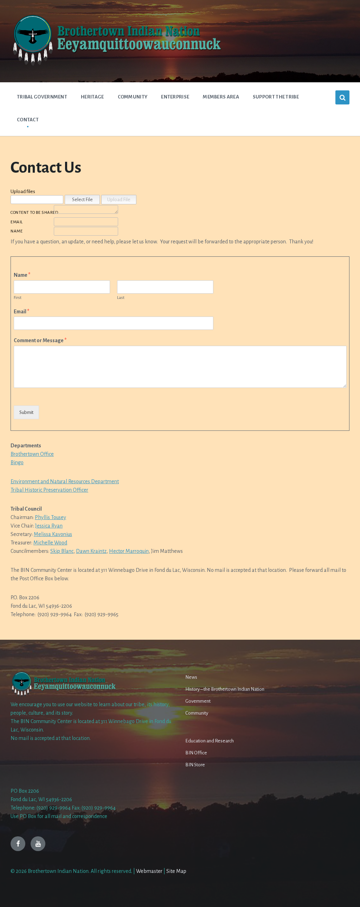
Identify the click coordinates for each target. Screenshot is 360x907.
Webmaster (149, 871)
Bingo (17, 462)
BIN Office (196, 752)
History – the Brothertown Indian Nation (224, 689)
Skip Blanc (61, 551)
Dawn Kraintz (91, 551)
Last (120, 297)
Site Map (176, 871)
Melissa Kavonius (53, 534)
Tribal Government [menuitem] (42, 97)
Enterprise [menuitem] (175, 97)
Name (16, 231)
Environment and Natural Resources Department (65, 481)
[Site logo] (116, 65)
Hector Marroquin (129, 551)
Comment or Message (40, 340)
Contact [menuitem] (28, 119)
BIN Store (195, 764)
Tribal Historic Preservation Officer (49, 490)
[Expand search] (342, 97)
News (191, 677)
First (17, 297)
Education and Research (209, 740)
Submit (26, 412)
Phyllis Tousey (50, 517)
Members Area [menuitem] (221, 97)
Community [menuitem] (133, 97)
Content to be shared (32, 212)
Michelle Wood (50, 542)
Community (196, 713)
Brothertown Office (32, 454)
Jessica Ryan (49, 526)
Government (198, 701)
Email (17, 221)
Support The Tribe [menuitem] (276, 97)
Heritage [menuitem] (92, 97)
